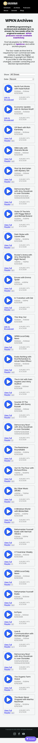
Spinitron (20, 44)
